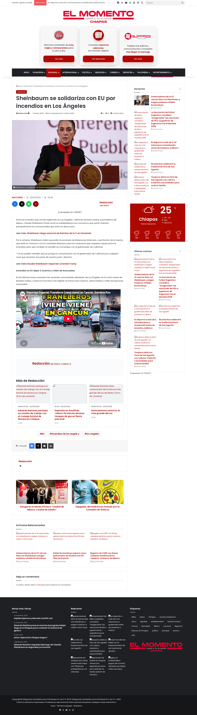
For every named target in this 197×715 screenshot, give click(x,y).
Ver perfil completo (60, 364)
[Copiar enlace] (36, 204)
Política (86, 72)
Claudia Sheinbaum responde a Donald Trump (51, 263)
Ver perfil (104, 205)
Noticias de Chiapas (139, 631)
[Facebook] (15, 204)
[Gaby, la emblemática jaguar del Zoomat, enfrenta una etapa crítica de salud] (117, 663)
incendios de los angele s (65, 433)
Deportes (127, 72)
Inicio (26, 72)
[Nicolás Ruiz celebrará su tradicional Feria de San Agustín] (141, 168)
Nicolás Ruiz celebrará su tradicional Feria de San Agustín (163, 167)
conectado (40, 585)
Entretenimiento (161, 72)
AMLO (133, 617)
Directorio (78, 706)
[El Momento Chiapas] (98, 17)
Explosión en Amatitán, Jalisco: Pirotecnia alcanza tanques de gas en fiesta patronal (69, 415)
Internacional (70, 72)
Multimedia (142, 72)
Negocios (100, 72)
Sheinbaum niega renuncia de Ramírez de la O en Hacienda (59, 233)
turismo (176, 631)
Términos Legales (64, 706)
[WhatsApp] (29, 204)
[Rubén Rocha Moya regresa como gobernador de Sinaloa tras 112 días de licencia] (69, 541)
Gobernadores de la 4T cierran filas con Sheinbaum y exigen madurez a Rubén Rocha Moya (31, 556)
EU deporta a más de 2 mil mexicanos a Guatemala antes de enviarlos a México (83, 2)
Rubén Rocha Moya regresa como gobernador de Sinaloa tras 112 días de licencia (69, 556)
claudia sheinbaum (167, 617)
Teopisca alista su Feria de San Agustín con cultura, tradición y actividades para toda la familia (165, 181)
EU (43, 433)
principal (165, 631)
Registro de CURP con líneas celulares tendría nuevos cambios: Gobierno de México (105, 556)
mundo (134, 626)
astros (142, 617)
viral (133, 635)
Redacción (22, 113)
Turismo (114, 72)
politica (155, 631)
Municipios (38, 72)
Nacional (52, 72)
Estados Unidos (174, 621)
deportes (143, 621)
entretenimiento (157, 621)
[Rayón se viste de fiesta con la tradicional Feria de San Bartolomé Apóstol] (117, 645)
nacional (167, 626)
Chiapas (152, 617)
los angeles (93, 433)
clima (133, 621)
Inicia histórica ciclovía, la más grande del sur (105, 412)
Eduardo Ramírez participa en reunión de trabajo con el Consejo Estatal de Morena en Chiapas (33, 415)
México (157, 626)
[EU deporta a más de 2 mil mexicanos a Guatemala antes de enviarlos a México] (141, 151)
